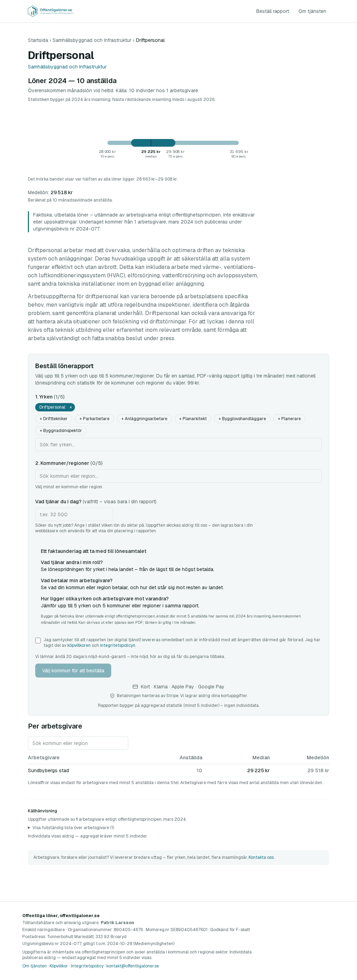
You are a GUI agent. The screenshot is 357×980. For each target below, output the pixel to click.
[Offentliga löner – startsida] (51, 11)
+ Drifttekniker (54, 419)
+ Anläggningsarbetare (144, 419)
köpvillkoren (79, 645)
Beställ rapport (272, 11)
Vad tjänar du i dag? (96, 501)
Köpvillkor (59, 966)
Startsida (38, 40)
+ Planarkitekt (193, 419)
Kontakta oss (261, 857)
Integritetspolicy (87, 966)
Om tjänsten (312, 11)
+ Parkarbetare (94, 419)
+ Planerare (289, 419)
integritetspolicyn (117, 645)
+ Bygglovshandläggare (242, 419)
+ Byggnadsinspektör (61, 430)
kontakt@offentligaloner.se (132, 966)
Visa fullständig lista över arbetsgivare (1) (73, 828)
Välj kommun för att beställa (73, 670)
